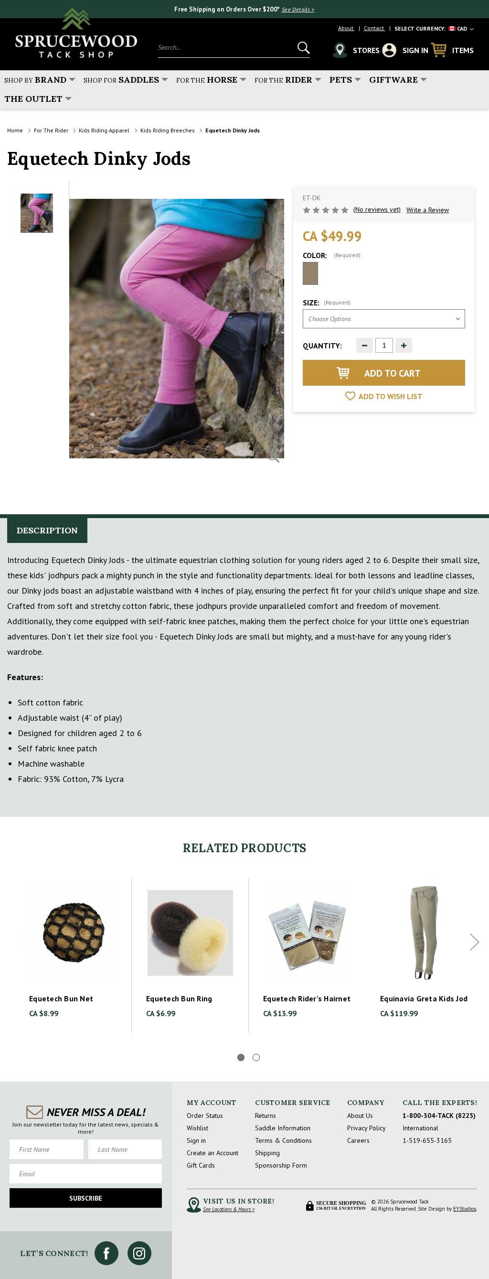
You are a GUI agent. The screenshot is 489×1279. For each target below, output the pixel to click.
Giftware (393, 79)
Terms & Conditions (283, 1140)
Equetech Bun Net (61, 998)
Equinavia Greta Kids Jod (424, 998)
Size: (327, 302)
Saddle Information (282, 1128)
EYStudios (464, 1208)
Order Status (205, 1115)
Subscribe (85, 1198)
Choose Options (73, 933)
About (346, 28)
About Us (360, 1115)
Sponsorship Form (281, 1165)
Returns (265, 1115)
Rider (283, 79)
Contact (374, 28)
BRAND (35, 79)
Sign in (196, 1140)
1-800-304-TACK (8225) (439, 1115)
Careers (358, 1140)
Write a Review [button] (427, 210)
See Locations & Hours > (229, 1209)
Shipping (267, 1153)
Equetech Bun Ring (179, 998)
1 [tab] (240, 1057)
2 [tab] (256, 1057)
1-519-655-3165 (427, 1140)
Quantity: (322, 345)
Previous (22, 942)
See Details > (298, 9)
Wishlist (197, 1128)
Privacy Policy (366, 1128)
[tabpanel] (73, 955)
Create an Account (212, 1153)
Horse (206, 79)
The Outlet (33, 98)
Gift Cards (201, 1165)
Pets (341, 79)
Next (474, 942)
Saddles (121, 79)
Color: (332, 255)
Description (47, 530)
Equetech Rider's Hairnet (307, 998)
